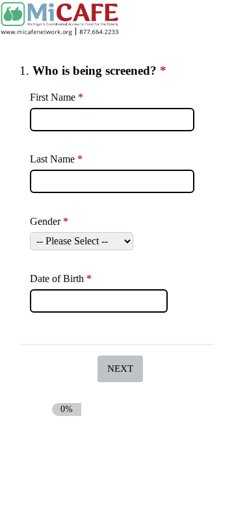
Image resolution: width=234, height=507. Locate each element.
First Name (58, 98)
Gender (51, 222)
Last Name (58, 158)
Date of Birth (62, 279)
